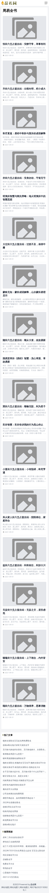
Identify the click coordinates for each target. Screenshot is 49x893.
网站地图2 (24, 887)
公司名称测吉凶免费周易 (13, 793)
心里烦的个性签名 (10, 872)
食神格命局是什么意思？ (13, 754)
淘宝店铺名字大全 (10, 855)
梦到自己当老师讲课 (11, 841)
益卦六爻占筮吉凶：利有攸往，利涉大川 (24, 565)
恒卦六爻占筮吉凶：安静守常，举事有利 (24, 44)
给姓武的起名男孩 (10, 811)
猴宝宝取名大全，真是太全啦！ (16, 776)
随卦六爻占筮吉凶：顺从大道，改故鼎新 (24, 340)
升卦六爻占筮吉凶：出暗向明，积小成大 (24, 88)
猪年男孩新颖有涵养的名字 (14, 758)
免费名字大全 (8, 863)
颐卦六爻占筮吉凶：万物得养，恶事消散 (24, 705)
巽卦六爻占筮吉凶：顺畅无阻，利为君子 (24, 406)
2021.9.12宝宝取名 (11, 877)
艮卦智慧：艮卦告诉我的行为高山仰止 (23, 424)
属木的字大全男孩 (10, 789)
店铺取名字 (7, 859)
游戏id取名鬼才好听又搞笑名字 (16, 745)
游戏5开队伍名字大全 (12, 807)
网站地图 (5, 887)
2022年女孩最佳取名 (11, 802)
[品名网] (9, 3)
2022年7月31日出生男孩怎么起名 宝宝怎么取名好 (24, 850)
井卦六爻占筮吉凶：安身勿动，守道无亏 (24, 177)
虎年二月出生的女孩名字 (13, 837)
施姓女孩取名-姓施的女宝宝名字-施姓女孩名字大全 (24, 762)
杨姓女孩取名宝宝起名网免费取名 (17, 740)
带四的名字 (7, 868)
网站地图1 (14, 887)
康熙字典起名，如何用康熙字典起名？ (19, 798)
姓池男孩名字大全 (10, 820)
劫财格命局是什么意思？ (13, 815)
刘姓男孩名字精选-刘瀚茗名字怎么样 (18, 780)
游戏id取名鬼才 (9, 824)
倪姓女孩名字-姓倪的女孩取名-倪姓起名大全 (21, 767)
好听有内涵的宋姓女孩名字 (14, 784)
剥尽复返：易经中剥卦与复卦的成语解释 (24, 133)
